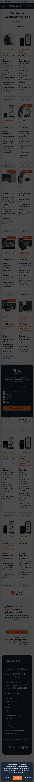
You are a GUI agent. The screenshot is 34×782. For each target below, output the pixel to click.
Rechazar (7, 777)
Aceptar (17, 777)
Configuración (27, 777)
